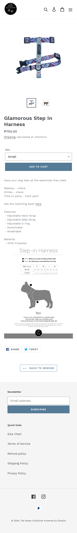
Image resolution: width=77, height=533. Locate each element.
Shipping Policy (17, 463)
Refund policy (16, 453)
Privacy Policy (16, 473)
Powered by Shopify (55, 520)
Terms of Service (18, 443)
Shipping (10, 136)
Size (7, 149)
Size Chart (14, 434)
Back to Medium (41, 368)
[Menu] (70, 9)
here (38, 203)
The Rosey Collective (31, 520)
